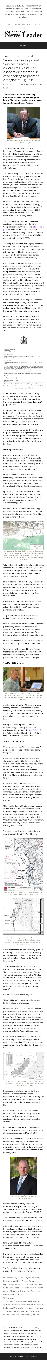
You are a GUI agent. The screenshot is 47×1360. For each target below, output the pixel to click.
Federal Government (31, 1281)
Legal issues (8, 1284)
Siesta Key (14, 1291)
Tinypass (10, 1298)
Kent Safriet (34, 730)
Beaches (9, 1277)
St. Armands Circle (28, 1291)
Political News (28, 1287)
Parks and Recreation (12, 1287)
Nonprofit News (36, 1284)
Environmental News (12, 1281)
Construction (33, 1277)
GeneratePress (31, 1356)
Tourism (18, 1294)
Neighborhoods (21, 1284)
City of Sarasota (20, 1277)
